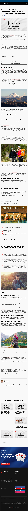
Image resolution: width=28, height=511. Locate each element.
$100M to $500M (14, 61)
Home (16, 473)
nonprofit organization (10, 298)
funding (5, 180)
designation (18, 323)
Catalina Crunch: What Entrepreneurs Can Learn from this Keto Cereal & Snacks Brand (21, 426)
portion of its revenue (20, 168)
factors (4, 203)
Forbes (8, 361)
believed (15, 129)
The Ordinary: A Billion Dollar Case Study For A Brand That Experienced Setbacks (6, 412)
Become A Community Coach (4, 489)
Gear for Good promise (16, 79)
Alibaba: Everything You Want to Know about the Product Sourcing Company (6, 419)
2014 (19, 72)
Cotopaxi (2, 69)
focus (10, 173)
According (2, 195)
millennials (14, 192)
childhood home (6, 125)
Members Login (17, 480)
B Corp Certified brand (20, 70)
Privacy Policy (9, 509)
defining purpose (7, 357)
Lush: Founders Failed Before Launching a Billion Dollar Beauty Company (20, 412)
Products (16, 477)
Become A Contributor (4, 488)
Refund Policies (18, 509)
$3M (18, 182)
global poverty (6, 137)
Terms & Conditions (14, 509)
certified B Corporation (17, 140)
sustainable (12, 35)
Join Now (16, 481)
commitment (11, 311)
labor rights (2, 37)
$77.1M (2, 182)
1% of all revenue (14, 83)
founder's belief (14, 172)
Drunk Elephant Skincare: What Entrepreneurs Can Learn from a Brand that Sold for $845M (21, 440)
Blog (15, 476)
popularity (9, 109)
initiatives (11, 164)
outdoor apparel (7, 317)
